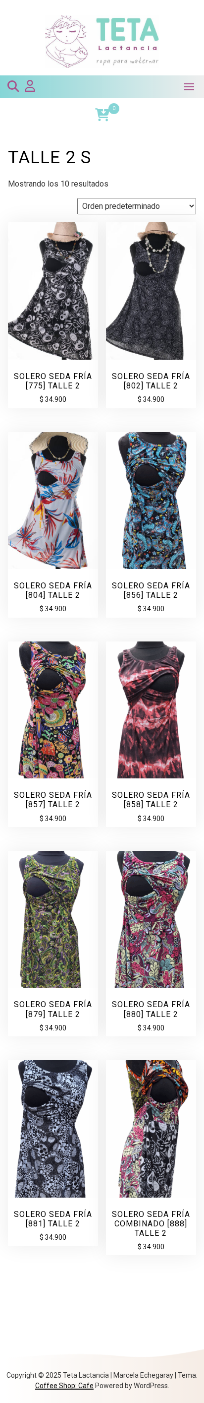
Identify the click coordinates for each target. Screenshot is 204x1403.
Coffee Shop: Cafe (64, 1386)
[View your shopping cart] (102, 115)
